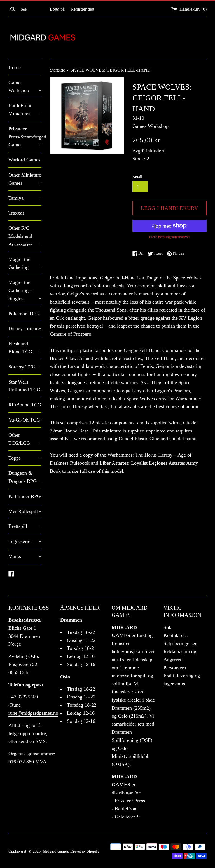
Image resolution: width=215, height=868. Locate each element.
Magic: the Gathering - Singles (24, 290)
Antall (137, 177)
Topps (24, 458)
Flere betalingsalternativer (169, 237)
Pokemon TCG (24, 313)
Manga (24, 556)
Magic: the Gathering (24, 263)
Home (14, 67)
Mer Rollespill (24, 511)
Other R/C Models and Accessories (24, 236)
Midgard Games (55, 851)
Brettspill (24, 526)
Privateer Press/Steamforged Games (24, 137)
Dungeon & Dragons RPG (24, 477)
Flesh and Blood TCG (24, 347)
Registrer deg (82, 9)
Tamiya (24, 198)
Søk (167, 627)
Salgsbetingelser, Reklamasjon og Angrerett (180, 651)
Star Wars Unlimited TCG (24, 386)
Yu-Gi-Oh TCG (24, 420)
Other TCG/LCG (24, 439)
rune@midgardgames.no (33, 713)
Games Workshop (24, 86)
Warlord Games (24, 160)
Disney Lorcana (24, 328)
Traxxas (16, 213)
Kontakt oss (175, 635)
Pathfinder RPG (24, 496)
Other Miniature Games (24, 179)
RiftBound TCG (24, 405)
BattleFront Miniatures (24, 109)
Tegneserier (24, 541)
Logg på (57, 9)
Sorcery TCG (24, 367)
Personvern (174, 668)
